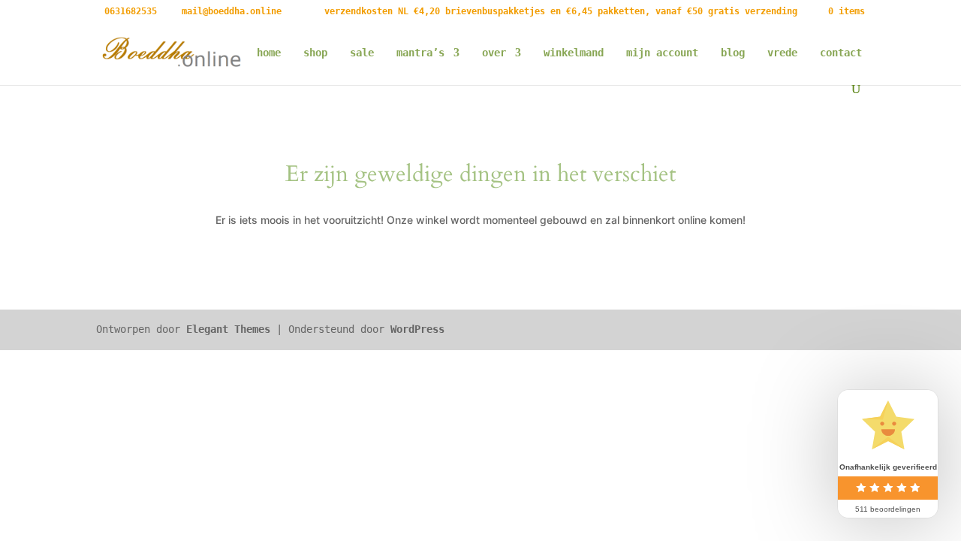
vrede (782, 53)
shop (315, 53)
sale (362, 53)
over (494, 53)
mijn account (662, 53)
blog (733, 53)
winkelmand (574, 53)
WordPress (417, 329)
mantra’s (420, 53)
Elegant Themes (228, 329)
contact (841, 53)
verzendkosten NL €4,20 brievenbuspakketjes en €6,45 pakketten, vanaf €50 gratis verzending (560, 12)
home (269, 53)
